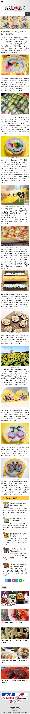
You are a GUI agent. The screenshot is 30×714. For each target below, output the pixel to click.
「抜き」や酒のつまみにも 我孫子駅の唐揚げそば (18, 565)
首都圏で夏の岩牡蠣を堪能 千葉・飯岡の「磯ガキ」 (18, 504)
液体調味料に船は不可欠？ (9, 605)
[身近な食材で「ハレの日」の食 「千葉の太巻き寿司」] (16, 580)
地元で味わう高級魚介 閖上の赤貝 (12, 622)
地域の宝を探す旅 (15, 710)
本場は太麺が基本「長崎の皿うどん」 (18, 535)
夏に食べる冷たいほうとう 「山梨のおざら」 (18, 520)
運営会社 (15, 705)
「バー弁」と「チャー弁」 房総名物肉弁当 (18, 550)
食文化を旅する (15, 708)
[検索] (27, 14)
